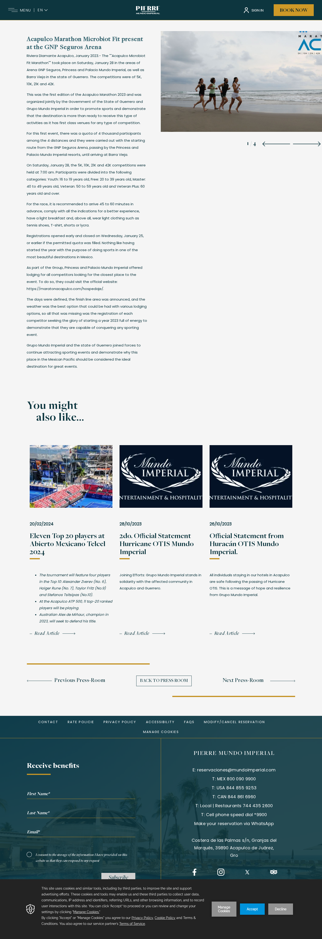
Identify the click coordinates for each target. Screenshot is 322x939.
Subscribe (118, 878)
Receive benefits (53, 766)
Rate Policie (81, 722)
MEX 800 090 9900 (236, 779)
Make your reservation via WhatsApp (234, 823)
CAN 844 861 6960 (236, 797)
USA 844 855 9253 (236, 788)
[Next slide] (307, 144)
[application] (161, 909)
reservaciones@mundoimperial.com (236, 770)
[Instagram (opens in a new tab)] (220, 872)
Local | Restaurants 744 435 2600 (236, 806)
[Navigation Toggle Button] (13, 10)
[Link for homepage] (148, 10)
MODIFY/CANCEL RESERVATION (234, 722)
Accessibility (160, 722)
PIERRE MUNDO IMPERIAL (234, 753)
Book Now (294, 10)
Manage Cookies (161, 731)
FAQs (189, 722)
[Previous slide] (276, 144)
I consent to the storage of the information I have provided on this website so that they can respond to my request (81, 858)
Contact (48, 722)
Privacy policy (119, 722)
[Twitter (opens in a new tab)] (247, 872)
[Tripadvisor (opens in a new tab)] (273, 872)
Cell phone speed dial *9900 (236, 815)
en (40, 10)
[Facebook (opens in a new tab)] (194, 872)
